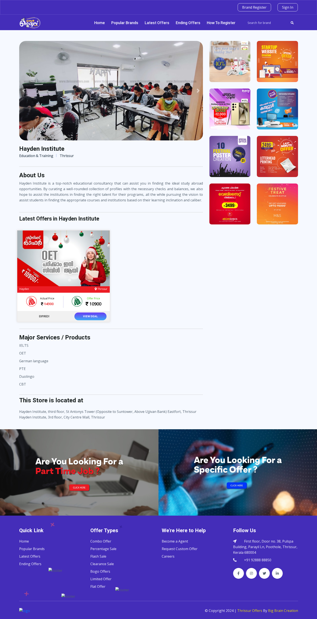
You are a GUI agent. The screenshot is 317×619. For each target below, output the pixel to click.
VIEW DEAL (90, 316)
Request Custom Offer (180, 548)
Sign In (287, 7)
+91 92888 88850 (257, 560)
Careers (168, 556)
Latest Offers (157, 22)
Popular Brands (124, 22)
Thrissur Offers (249, 610)
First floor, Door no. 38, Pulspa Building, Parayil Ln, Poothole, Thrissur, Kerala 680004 (265, 547)
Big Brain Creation (283, 610)
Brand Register (254, 7)
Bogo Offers (100, 571)
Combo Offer (100, 541)
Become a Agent (175, 541)
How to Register (221, 22)
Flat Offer (97, 586)
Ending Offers (188, 22)
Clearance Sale (102, 563)
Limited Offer (100, 579)
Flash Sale (98, 556)
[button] (23, 90)
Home (99, 22)
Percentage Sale (103, 548)
